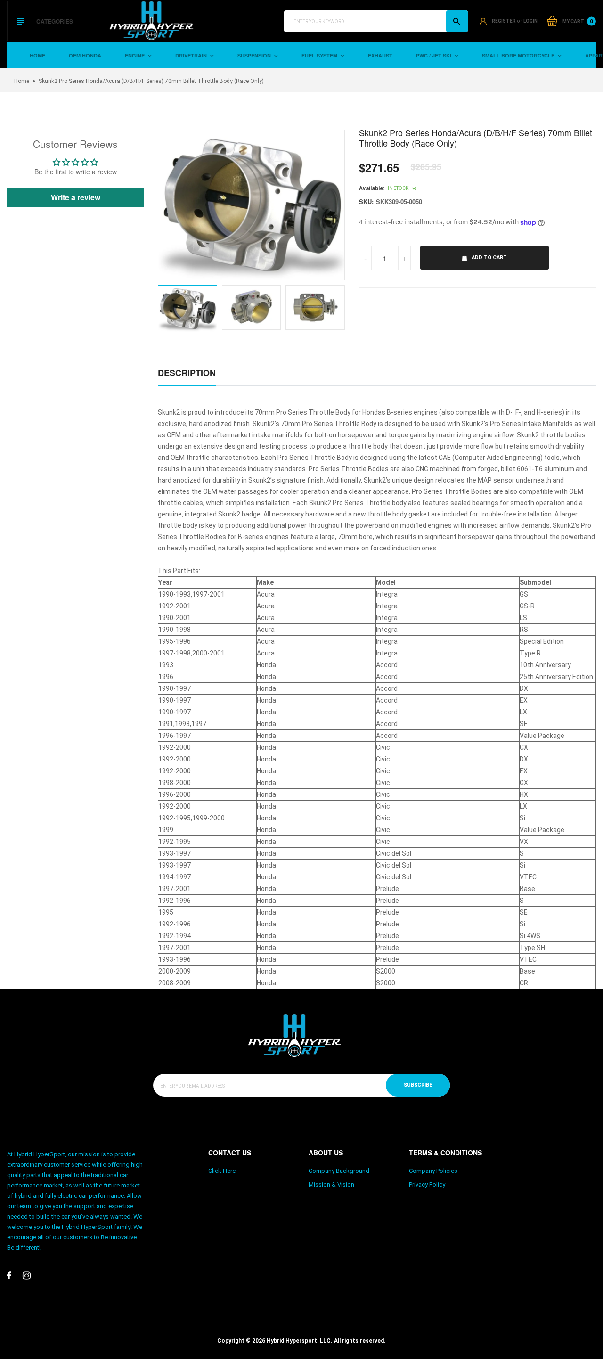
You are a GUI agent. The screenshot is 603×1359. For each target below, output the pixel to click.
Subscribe (418, 1085)
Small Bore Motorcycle (519, 55)
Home (37, 55)
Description (187, 373)
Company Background (339, 1170)
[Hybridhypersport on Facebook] (9, 1275)
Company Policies (433, 1170)
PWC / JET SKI (434, 55)
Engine (135, 55)
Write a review (75, 197)
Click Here (222, 1170)
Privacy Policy (427, 1184)
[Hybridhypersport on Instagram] (27, 1275)
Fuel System (320, 55)
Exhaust (380, 55)
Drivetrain (191, 55)
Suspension (254, 55)
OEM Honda (85, 55)
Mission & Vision (331, 1184)
